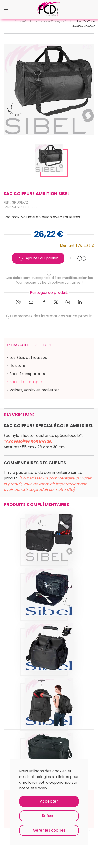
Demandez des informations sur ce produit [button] (52, 316)
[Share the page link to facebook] (44, 301)
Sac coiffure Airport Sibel (49, 586)
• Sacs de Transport (25, 382)
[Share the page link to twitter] (56, 301)
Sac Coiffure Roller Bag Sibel (49, 751)
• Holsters (16, 365)
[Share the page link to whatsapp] (68, 301)
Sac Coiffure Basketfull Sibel (49, 641)
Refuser (49, 816)
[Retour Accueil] (49, 9)
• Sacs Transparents (26, 373)
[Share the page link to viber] (18, 301)
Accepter (49, 801)
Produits (49, 543)
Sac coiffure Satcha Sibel (49, 531)
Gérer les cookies (49, 830)
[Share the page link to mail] (31, 301)
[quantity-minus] (79, 258)
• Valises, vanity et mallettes (33, 390)
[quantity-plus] (84, 258)
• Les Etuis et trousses (27, 357)
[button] (6, 9)
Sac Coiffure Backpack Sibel (49, 696)
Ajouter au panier (42, 258)
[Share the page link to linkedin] (80, 301)
